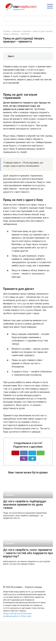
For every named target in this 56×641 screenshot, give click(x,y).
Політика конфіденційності (17, 614)
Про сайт (26, 616)
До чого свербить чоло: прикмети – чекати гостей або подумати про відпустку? (28, 553)
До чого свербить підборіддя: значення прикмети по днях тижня (25, 504)
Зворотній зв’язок (12, 613)
